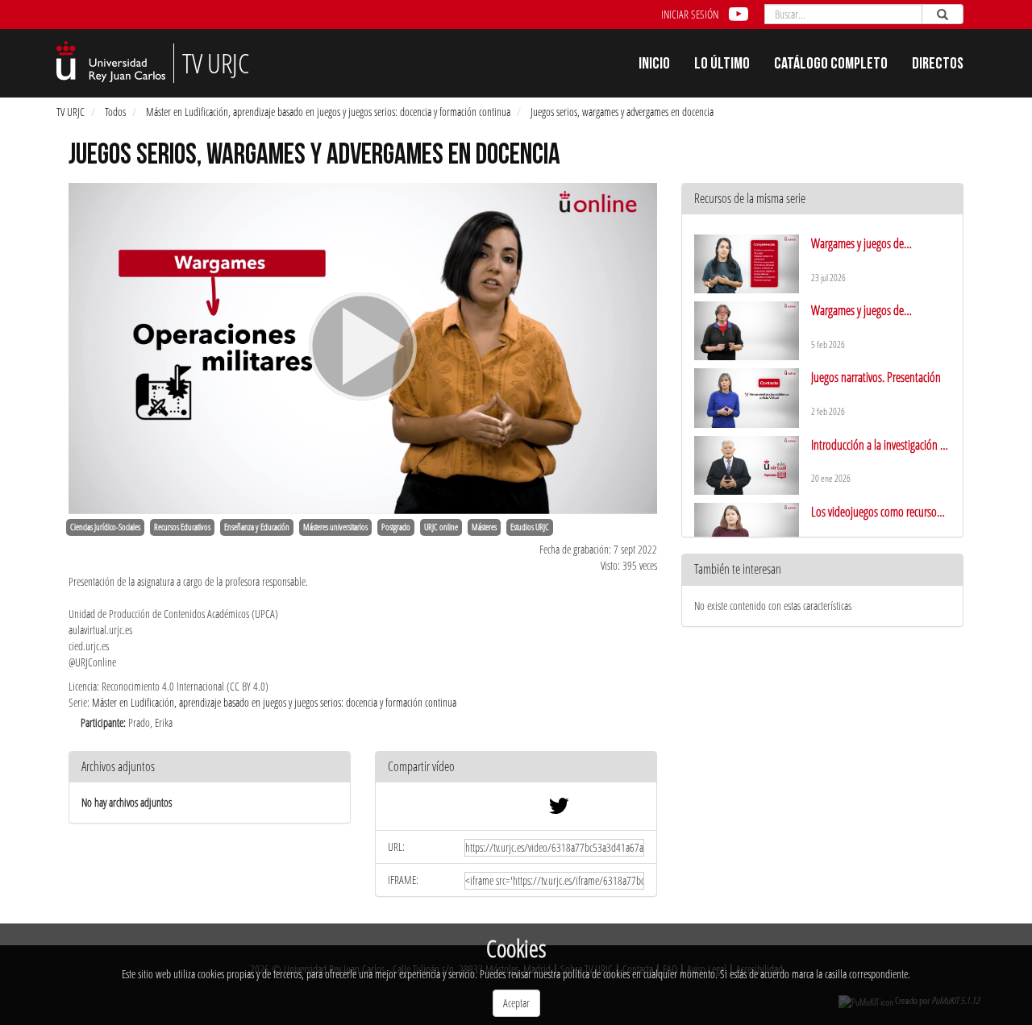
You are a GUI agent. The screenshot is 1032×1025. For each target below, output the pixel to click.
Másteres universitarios (335, 527)
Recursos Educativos (182, 527)
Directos (937, 65)
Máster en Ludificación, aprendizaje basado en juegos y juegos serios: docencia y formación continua (328, 111)
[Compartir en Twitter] (558, 809)
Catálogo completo (831, 65)
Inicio (654, 65)
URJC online (441, 527)
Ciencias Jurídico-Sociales (105, 527)
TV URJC (70, 111)
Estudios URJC (529, 527)
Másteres (484, 527)
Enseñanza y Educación (256, 527)
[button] (516, 767)
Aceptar (516, 1002)
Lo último (722, 65)
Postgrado (395, 527)
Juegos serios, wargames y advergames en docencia (622, 111)
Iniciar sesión (689, 14)
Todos (115, 111)
